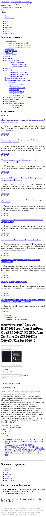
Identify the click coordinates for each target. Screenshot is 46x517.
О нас (7, 25)
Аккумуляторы (10, 41)
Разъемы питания (15, 94)
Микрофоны (14, 86)
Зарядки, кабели (11, 55)
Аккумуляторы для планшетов (20, 45)
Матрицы (8, 70)
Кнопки (12, 82)
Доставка (8, 27)
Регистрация (9, 18)
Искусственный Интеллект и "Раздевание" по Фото (21, 240)
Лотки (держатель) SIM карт (19, 64)
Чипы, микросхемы (12, 99)
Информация (10, 387)
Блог (7, 23)
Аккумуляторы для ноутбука (19, 43)
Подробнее (5, 134)
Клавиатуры (9, 58)
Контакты (8, 31)
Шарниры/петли (11, 101)
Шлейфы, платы (15, 107)
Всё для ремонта (11, 51)
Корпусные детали (12, 60)
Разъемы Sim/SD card (17, 88)
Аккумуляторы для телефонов (20, 47)
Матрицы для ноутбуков (18, 72)
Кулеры (8, 68)
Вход (7, 16)
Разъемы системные (16, 95)
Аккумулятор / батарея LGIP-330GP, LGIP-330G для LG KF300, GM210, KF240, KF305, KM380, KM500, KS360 (24, 441)
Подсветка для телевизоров (15, 78)
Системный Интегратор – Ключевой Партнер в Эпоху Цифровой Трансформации (22, 179)
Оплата (7, 29)
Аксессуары (9, 49)
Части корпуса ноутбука (18, 66)
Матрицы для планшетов (18, 74)
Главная (8, 21)
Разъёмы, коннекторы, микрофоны (17, 80)
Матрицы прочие (15, 76)
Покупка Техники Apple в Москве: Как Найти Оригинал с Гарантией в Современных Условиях (23, 301)
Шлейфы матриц (15, 105)
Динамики (9, 53)
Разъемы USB (14, 90)
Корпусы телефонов (16, 62)
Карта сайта (9, 33)
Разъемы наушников (16, 92)
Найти (4, 12)
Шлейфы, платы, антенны (14, 103)
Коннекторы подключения (19, 84)
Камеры (8, 57)
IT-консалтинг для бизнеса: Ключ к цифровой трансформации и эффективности (18, 161)
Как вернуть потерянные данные (14, 282)
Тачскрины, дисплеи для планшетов (18, 97)
